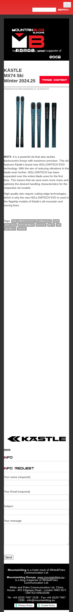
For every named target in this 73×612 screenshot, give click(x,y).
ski (59, 225)
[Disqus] (36, 286)
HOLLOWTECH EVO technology (31, 221)
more (7, 449)
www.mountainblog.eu (50, 577)
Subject (8, 506)
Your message (13, 520)
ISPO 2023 (10, 225)
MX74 (51, 225)
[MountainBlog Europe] (28, 39)
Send (8, 557)
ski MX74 (10, 228)
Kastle (41, 225)
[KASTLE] (36, 439)
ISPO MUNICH (26, 225)
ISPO (56, 221)
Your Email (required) (17, 491)
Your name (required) (17, 477)
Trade (22, 228)
